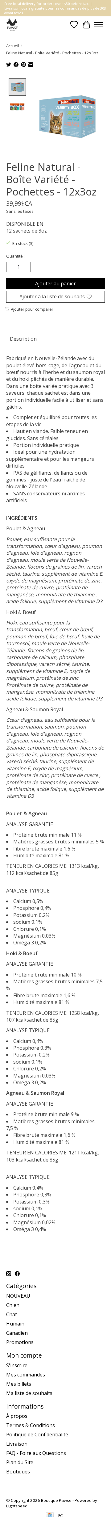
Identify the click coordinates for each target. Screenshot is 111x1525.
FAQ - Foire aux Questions (36, 1453)
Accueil (12, 45)
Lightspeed (16, 1506)
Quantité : (15, 256)
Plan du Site (19, 1462)
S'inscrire (16, 1365)
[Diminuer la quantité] (12, 267)
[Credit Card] (50, 1515)
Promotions (20, 1342)
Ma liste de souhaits (29, 1393)
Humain (15, 1323)
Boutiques (18, 1471)
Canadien (17, 1333)
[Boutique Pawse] (12, 24)
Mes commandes (25, 1374)
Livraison (16, 1443)
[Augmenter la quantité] (25, 267)
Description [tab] (23, 338)
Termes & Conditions (30, 1425)
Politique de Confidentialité (37, 1434)
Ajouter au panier (55, 283)
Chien (12, 1305)
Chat (11, 1314)
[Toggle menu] (98, 25)
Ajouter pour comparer (32, 309)
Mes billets (18, 1383)
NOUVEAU (18, 1295)
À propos (16, 1416)
